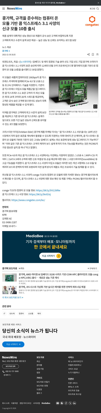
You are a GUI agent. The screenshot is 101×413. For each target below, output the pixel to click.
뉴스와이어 (25, 61)
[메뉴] (3, 9)
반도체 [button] (12, 313)
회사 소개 (5, 403)
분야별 (39, 365)
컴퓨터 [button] (21, 313)
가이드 (39, 378)
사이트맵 (36, 403)
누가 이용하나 (73, 372)
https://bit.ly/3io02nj (40, 194)
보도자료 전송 (73, 390)
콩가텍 (6, 51)
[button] (88, 54)
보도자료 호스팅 (74, 394)
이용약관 (14, 403)
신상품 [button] (30, 313)
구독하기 (93, 268)
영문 (38, 372)
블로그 (39, 393)
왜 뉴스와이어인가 (75, 361)
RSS (22, 268)
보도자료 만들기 (43, 382)
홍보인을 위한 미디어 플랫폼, (50, 3)
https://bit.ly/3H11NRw (48, 190)
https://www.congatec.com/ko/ (28, 200)
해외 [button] (39, 313)
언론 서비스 (73, 383)
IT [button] (4, 313)
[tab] (51, 357)
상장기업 (40, 369)
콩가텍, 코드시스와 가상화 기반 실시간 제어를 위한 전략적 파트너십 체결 (52, 286)
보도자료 (40, 357)
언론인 (71, 379)
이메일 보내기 (9, 226)
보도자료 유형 (42, 386)
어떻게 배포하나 (74, 365)
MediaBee (46, 403)
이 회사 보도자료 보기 (12, 297)
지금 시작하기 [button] (12, 344)
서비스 (71, 357)
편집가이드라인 (25, 403)
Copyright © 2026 (9, 408)
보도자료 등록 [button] (10, 366)
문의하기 (7, 375)
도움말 (39, 389)
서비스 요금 (73, 369)
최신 (38, 361)
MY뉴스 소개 (73, 387)
